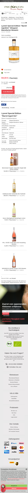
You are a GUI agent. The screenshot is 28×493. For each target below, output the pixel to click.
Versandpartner (14, 459)
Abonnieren (5, 313)
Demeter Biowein (14, 382)
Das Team (14, 412)
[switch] (3, 491)
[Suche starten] (22, 12)
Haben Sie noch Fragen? (14, 353)
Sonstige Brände (5, 282)
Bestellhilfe (14, 398)
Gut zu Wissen (14, 386)
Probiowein (14, 407)
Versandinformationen (14, 400)
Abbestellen (6, 315)
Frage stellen (7, 72)
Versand (13, 82)
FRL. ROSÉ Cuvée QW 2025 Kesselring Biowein (14, 243)
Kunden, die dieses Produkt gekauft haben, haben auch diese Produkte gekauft (14, 149)
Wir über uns (14, 410)
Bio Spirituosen (22, 281)
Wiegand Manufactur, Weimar (16, 122)
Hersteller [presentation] (12, 107)
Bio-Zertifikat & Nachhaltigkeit (14, 329)
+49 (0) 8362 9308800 (15, 364)
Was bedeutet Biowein (14, 378)
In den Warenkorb (8, 91)
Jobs (14, 415)
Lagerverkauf (14, 417)
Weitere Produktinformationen (9, 118)
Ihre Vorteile (14, 424)
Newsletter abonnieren (21, 5)
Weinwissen (14, 375)
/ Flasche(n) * (10, 171)
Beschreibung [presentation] (5, 107)
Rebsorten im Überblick (14, 380)
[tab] (5, 107)
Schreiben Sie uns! (15, 367)
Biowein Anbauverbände (14, 384)
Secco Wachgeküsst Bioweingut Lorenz (14, 218)
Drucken (23, 22)
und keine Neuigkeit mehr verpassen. (13, 320)
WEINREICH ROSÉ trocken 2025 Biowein (14, 268)
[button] (3, 104)
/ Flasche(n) (9, 78)
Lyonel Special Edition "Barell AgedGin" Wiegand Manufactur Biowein (14, 28)
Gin (25, 282)
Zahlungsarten (14, 396)
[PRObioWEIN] (14, 6)
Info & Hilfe (14, 393)
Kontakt (10, 5)
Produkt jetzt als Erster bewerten (9, 101)
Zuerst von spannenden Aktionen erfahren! (14, 305)
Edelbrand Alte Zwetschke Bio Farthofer (14, 194)
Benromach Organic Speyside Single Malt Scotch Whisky (14, 168)
